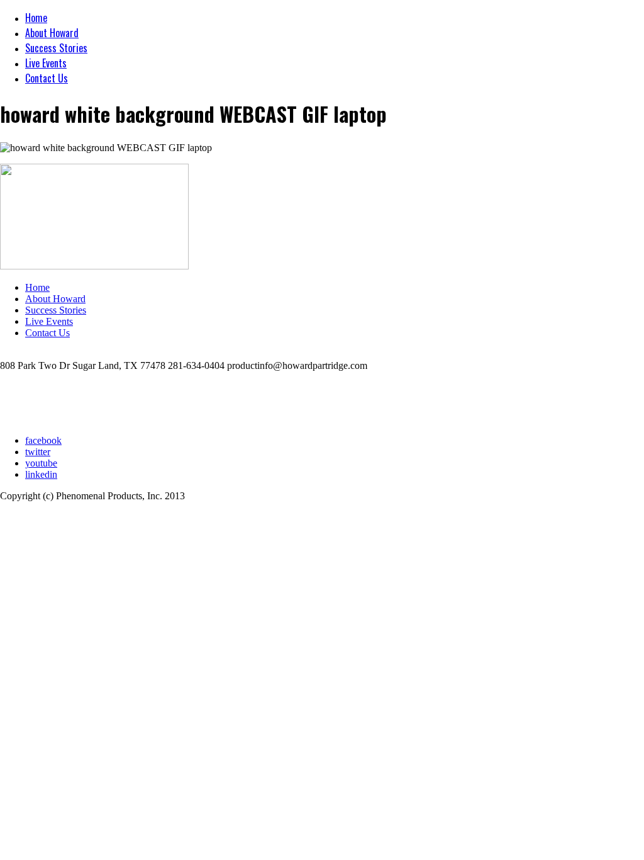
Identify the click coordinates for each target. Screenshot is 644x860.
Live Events (46, 63)
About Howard (52, 32)
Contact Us (46, 78)
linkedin (41, 474)
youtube (41, 463)
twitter (37, 451)
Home (36, 17)
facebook (43, 440)
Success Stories (56, 47)
